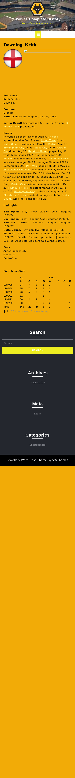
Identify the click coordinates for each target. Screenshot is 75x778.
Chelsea (53, 136)
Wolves (52, 144)
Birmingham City (13, 147)
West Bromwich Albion (17, 169)
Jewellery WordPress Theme (27, 460)
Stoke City (40, 147)
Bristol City (18, 184)
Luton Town (48, 140)
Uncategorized (37, 444)
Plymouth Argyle (18, 187)
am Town (58, 158)
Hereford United (38, 151)
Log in (37, 413)
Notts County (11, 144)
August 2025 (38, 382)
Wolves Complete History (37, 19)
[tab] (38, 34)
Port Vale (32, 165)
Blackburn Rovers (14, 195)
